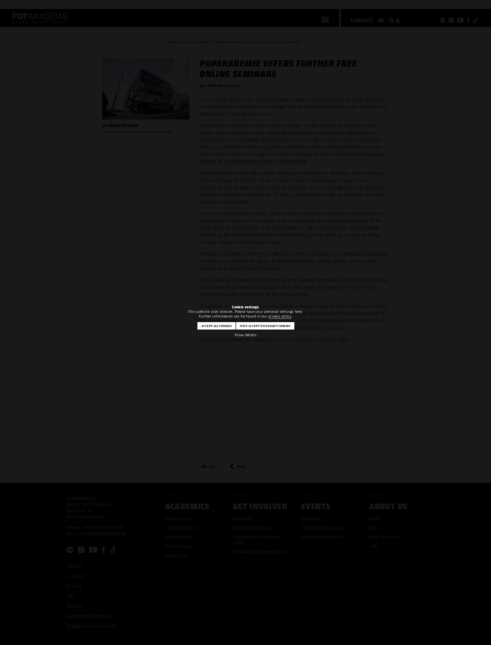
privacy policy (279, 316)
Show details (245, 335)
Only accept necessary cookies (265, 326)
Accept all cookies (216, 326)
